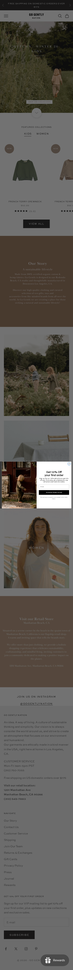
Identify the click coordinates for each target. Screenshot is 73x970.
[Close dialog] (69, 463)
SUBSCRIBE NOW (54, 492)
